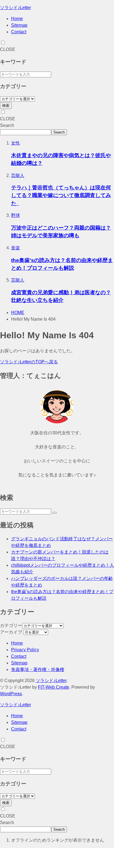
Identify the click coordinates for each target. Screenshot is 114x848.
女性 (15, 143)
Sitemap (19, 25)
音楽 (15, 248)
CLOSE (7, 49)
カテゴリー (11, 625)
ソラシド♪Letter (15, 7)
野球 (15, 215)
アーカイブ (11, 632)
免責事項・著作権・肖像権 (37, 669)
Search (7, 125)
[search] (54, 513)
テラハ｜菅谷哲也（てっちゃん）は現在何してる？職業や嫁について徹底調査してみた (61, 195)
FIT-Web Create (53, 687)
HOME (17, 312)
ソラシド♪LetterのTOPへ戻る (29, 361)
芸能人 (17, 175)
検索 (5, 105)
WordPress (11, 693)
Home (17, 18)
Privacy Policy (25, 649)
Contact (18, 31)
